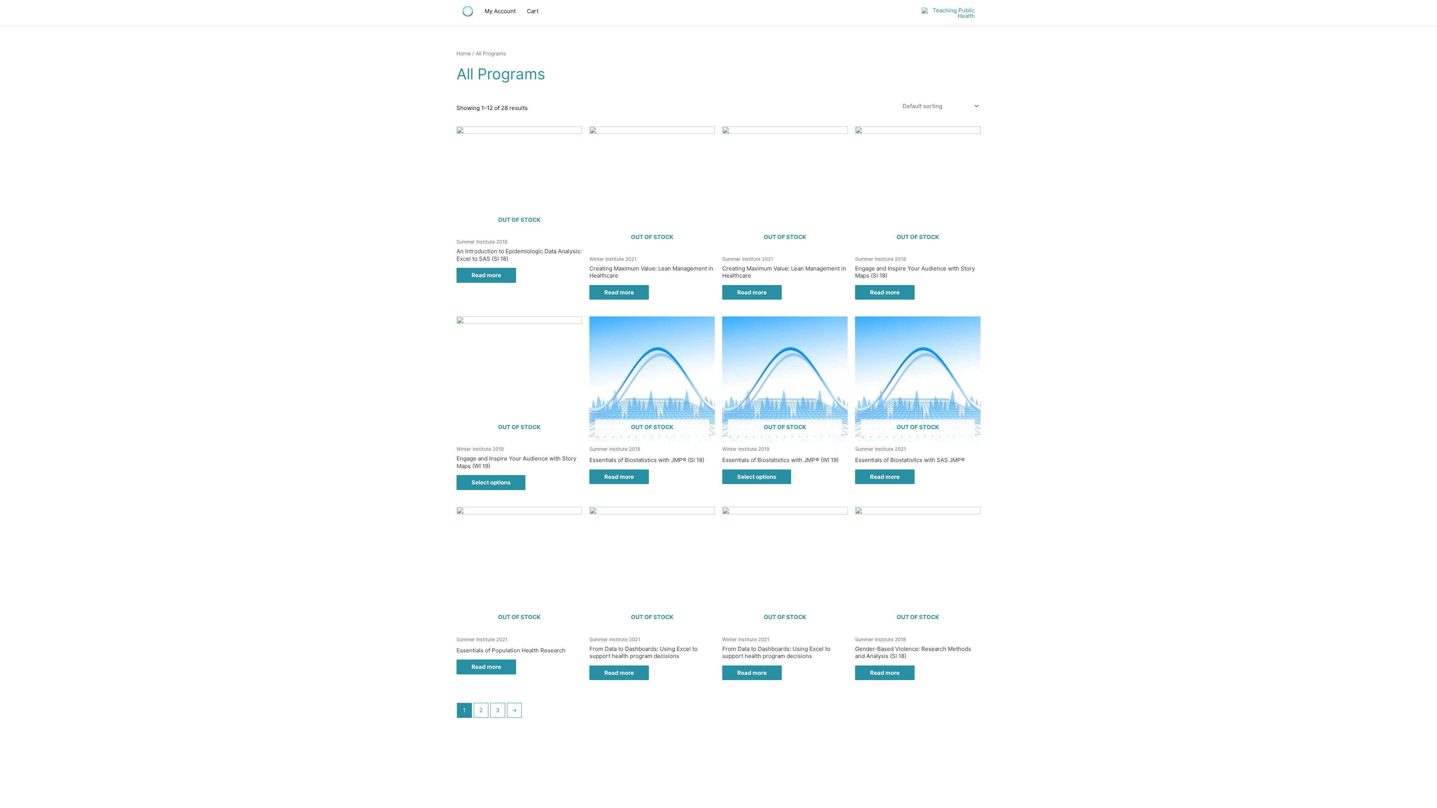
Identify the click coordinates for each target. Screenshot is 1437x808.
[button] (561, 11)
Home (464, 53)
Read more (486, 275)
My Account (500, 11)
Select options (491, 482)
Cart (533, 11)
